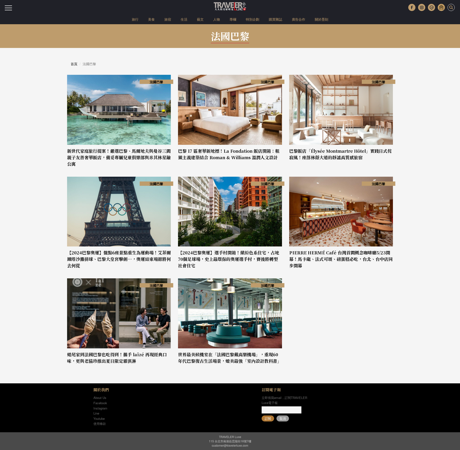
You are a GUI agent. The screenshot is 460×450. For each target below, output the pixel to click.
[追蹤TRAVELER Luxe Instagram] (421, 7)
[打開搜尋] (451, 7)
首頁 (74, 63)
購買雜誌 (275, 19)
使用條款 (99, 423)
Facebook (100, 403)
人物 (216, 19)
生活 (184, 19)
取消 (283, 418)
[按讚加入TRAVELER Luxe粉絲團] (411, 7)
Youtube (99, 418)
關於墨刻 (321, 19)
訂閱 (268, 418)
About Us (99, 397)
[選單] (8, 8)
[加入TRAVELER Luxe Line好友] (431, 7)
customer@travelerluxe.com (230, 445)
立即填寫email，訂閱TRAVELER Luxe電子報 (284, 400)
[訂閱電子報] (441, 7)
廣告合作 (298, 19)
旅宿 (167, 19)
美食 (151, 19)
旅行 (135, 19)
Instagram (100, 408)
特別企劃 (252, 19)
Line (96, 413)
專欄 (233, 19)
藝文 (200, 19)
